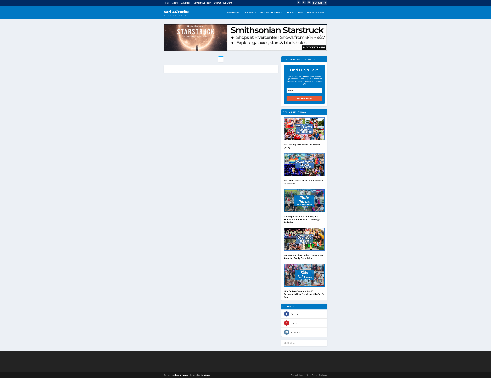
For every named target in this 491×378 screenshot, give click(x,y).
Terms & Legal (297, 375)
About (175, 2)
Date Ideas (249, 13)
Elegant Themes (181, 375)
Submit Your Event (223, 2)
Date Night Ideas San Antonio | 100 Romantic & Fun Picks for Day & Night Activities (302, 219)
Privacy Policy (311, 375)
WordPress (205, 375)
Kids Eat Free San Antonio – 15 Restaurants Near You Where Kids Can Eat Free (304, 294)
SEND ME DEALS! (304, 98)
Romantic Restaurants (271, 13)
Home (166, 2)
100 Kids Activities (294, 13)
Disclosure (323, 375)
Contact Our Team (202, 2)
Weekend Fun (233, 13)
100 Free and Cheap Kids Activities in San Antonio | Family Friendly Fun (303, 257)
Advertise (185, 2)
